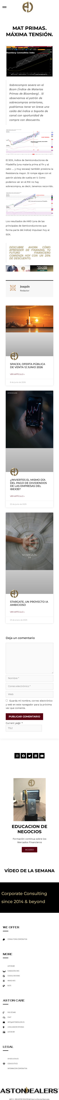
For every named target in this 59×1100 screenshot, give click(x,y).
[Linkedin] (35, 755)
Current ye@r (14, 723)
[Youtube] (42, 755)
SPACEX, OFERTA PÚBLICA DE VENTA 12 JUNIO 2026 (27, 366)
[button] (4, 7)
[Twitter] (29, 755)
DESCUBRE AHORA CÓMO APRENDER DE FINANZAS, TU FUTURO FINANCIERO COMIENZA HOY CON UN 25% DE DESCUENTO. (29, 253)
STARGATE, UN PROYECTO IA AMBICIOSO (29, 603)
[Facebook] (23, 755)
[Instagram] (17, 755)
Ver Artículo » (17, 374)
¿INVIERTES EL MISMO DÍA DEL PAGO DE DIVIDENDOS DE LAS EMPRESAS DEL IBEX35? (28, 484)
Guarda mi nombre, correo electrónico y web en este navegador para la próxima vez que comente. (29, 704)
